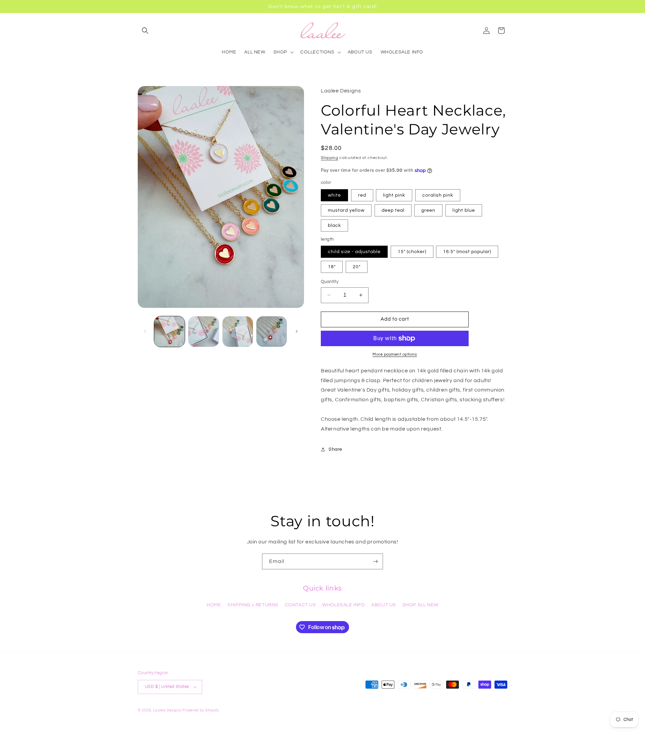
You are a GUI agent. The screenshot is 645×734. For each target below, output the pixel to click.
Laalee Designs (167, 710)
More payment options (395, 354)
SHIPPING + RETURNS (252, 605)
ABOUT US (383, 605)
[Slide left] (145, 331)
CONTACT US (300, 605)
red (362, 195)
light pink (394, 195)
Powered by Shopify (200, 710)
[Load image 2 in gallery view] (203, 331)
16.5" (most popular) (467, 251)
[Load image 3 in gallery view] (237, 331)
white (334, 195)
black (334, 225)
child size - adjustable (354, 251)
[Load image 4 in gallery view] (271, 331)
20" (356, 266)
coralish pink (437, 195)
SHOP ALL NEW (420, 605)
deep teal (393, 210)
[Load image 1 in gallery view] (169, 331)
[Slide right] (296, 331)
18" (332, 266)
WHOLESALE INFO (343, 605)
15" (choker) (412, 251)
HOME (214, 605)
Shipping (329, 158)
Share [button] (335, 449)
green (428, 210)
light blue (464, 210)
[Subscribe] (375, 561)
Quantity (329, 281)
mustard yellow (346, 210)
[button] (145, 30)
